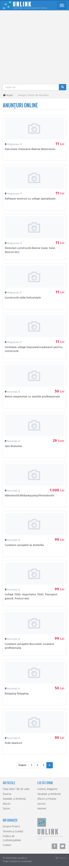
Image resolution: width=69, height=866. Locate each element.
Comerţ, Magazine (47, 789)
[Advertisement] (34, 47)
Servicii (41, 803)
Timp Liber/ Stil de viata (16, 789)
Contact (7, 845)
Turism (6, 808)
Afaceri (6, 803)
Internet (41, 808)
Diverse (7, 794)
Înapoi (22, 765)
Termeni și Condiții (13, 831)
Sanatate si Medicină (14, 798)
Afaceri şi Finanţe (46, 798)
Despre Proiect (11, 826)
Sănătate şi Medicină (49, 794)
